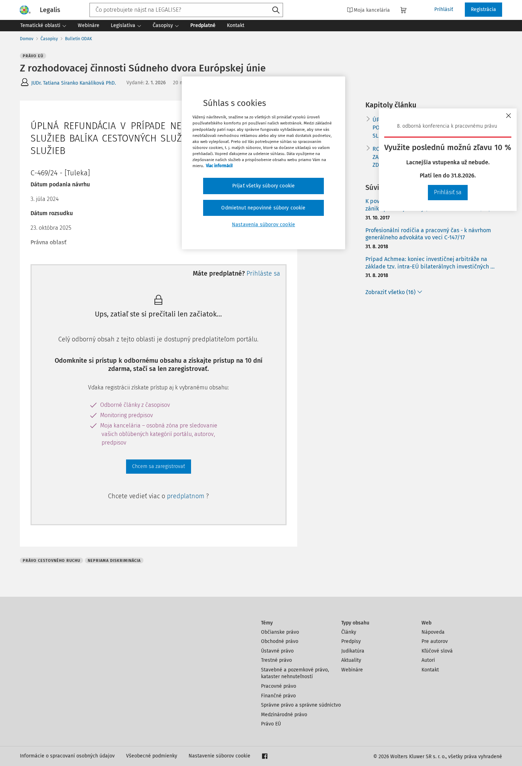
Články (348, 632)
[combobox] (186, 10)
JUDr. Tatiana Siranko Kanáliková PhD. (73, 83)
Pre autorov (435, 641)
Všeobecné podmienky (151, 756)
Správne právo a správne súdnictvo (301, 705)
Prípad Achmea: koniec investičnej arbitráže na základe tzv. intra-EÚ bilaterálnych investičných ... (430, 263)
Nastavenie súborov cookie (219, 756)
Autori (428, 660)
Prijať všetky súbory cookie (263, 186)
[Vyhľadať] (276, 10)
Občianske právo (280, 632)
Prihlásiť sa (448, 192)
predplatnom (186, 496)
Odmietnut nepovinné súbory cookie (263, 208)
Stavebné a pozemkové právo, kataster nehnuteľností (295, 673)
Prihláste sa (263, 273)
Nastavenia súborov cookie (263, 225)
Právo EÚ (271, 724)
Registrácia (483, 9)
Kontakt (430, 670)
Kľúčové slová (437, 651)
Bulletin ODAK (78, 38)
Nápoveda (433, 632)
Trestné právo (276, 660)
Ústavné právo (277, 651)
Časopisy (49, 38)
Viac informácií (219, 165)
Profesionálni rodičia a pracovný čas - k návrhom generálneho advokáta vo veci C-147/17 (428, 234)
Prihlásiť (443, 9)
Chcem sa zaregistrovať (158, 466)
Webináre (352, 670)
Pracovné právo (278, 686)
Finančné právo (278, 696)
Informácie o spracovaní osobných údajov (67, 756)
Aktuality (351, 660)
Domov (26, 38)
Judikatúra (352, 651)
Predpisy (351, 641)
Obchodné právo (279, 641)
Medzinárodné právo (284, 715)
